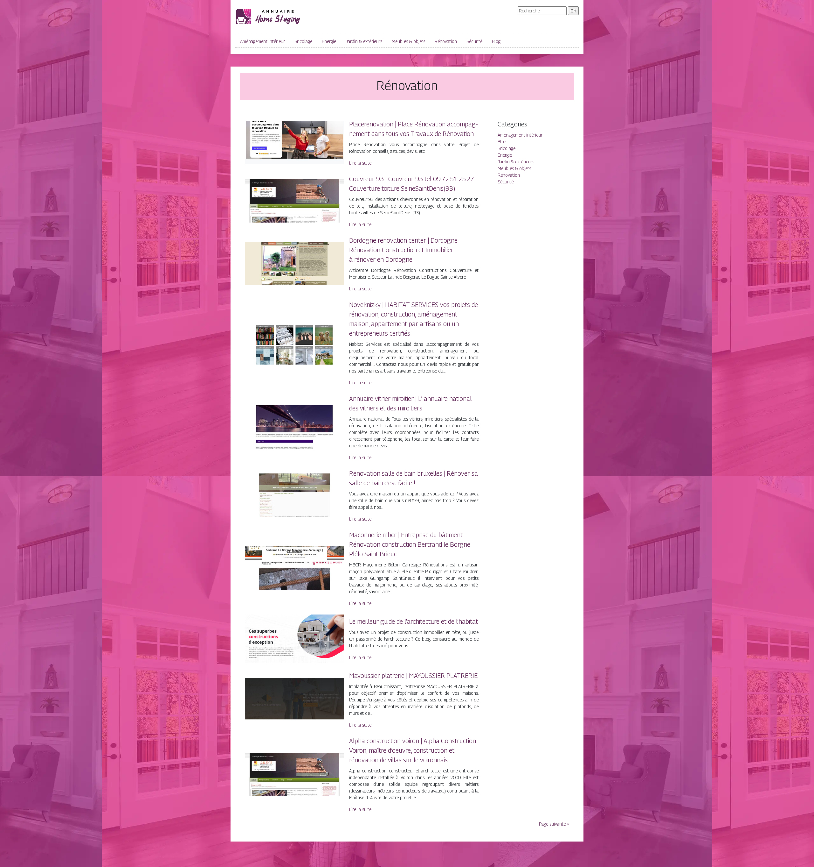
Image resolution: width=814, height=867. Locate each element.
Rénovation (446, 41)
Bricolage (303, 41)
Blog (496, 41)
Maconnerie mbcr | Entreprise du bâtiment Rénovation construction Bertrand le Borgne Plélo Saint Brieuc (409, 544)
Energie (329, 41)
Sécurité (474, 41)
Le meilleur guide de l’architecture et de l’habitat (413, 621)
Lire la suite (360, 163)
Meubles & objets (408, 41)
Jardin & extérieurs (364, 41)
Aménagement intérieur (262, 41)
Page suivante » (554, 824)
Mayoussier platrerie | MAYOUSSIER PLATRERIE (413, 675)
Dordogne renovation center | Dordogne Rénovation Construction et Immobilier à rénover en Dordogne (403, 250)
